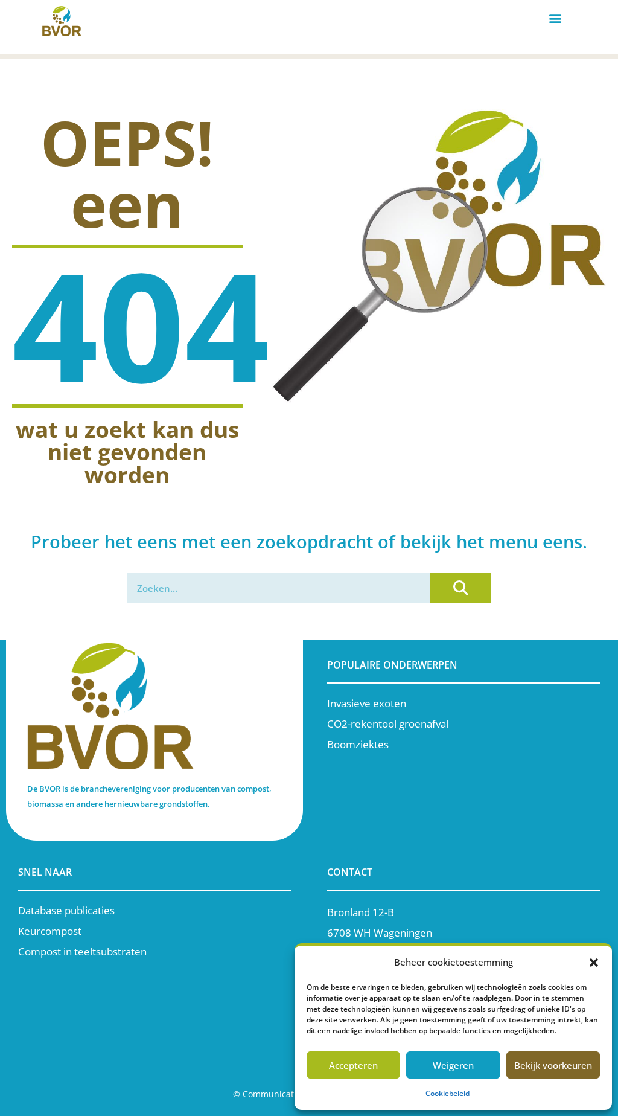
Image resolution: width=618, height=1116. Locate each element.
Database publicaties (66, 910)
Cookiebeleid (447, 1093)
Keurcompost (49, 931)
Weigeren (453, 1065)
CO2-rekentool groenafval (387, 724)
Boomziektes (358, 744)
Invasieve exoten (366, 703)
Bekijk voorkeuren (553, 1065)
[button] (594, 963)
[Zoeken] (460, 588)
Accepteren (353, 1065)
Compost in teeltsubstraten (82, 951)
